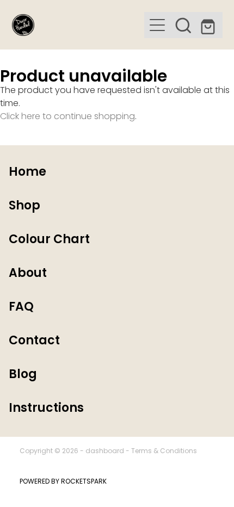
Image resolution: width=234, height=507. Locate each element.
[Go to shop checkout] (209, 25)
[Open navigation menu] (157, 25)
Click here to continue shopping (67, 117)
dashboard (104, 451)
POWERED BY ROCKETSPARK (63, 482)
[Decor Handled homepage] (78, 25)
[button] (183, 25)
